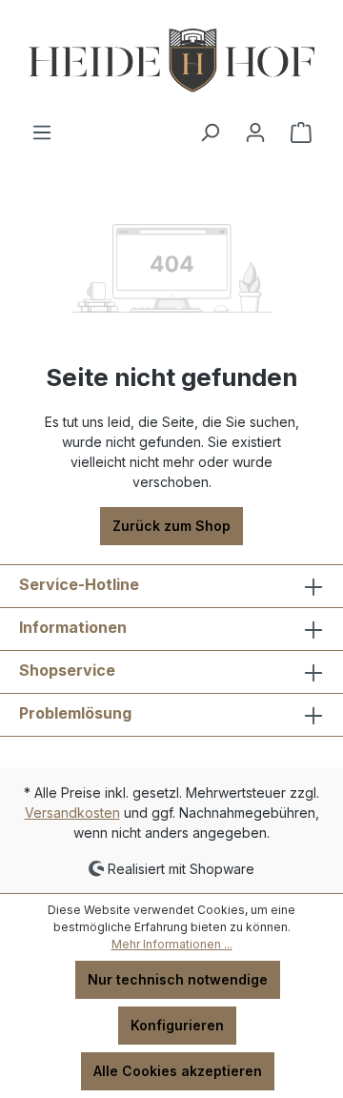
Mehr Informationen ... (171, 944)
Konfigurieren (177, 1025)
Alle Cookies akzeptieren (177, 1071)
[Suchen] (209, 132)
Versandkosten (72, 812)
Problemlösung (75, 712)
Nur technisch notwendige (178, 979)
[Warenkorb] (301, 132)
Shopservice (67, 670)
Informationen (73, 627)
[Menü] (42, 132)
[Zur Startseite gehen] (171, 60)
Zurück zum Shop (171, 526)
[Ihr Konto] (255, 132)
